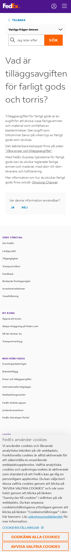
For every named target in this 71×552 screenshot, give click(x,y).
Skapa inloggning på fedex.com (20, 326)
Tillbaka (18, 20)
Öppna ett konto (11, 318)
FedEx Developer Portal (15, 417)
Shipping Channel (44, 182)
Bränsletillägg (10, 371)
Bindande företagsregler (16, 281)
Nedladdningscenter (14, 394)
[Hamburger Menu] (64, 3)
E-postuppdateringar (14, 363)
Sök (53, 40)
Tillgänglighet (10, 258)
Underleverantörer (13, 410)
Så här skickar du (12, 333)
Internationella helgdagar (16, 386)
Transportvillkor (11, 266)
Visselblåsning (10, 296)
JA (13, 207)
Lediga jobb (9, 251)
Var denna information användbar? (34, 200)
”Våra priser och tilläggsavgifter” (28, 151)
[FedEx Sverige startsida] (13, 6)
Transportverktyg (12, 341)
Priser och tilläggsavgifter (17, 379)
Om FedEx (8, 243)
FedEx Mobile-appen (14, 402)
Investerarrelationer (13, 288)
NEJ (25, 207)
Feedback (8, 273)
